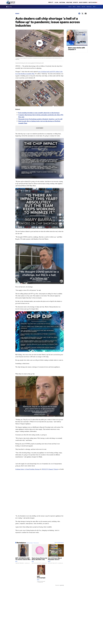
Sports (75, 2)
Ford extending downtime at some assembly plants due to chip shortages (38, 113)
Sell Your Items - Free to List (32, 542)
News (17, 13)
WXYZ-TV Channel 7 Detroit (50, 469)
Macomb (83, 6)
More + (94, 6)
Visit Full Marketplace (59, 542)
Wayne (74, 6)
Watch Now (92, 2)
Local (56, 2)
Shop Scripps (83, 2)
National (62, 2)
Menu (50, 2)
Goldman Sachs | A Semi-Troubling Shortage (27, 469)
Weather (69, 2)
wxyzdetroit (7, 6)
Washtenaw (89, 6)
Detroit (70, 6)
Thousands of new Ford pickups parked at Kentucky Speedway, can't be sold (40, 119)
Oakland (78, 6)
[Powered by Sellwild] (62, 585)
